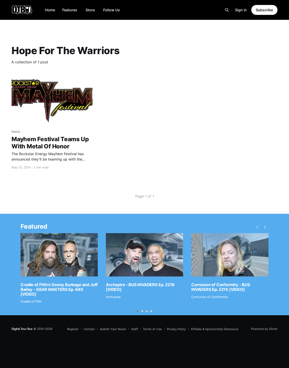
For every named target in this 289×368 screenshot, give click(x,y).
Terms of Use (152, 329)
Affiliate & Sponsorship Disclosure (214, 329)
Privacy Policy (176, 329)
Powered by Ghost (264, 329)
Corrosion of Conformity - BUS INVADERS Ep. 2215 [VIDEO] (220, 287)
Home (50, 10)
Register (73, 329)
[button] (137, 311)
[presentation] (257, 227)
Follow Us (111, 10)
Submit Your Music (113, 329)
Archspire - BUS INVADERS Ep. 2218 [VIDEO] (140, 287)
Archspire (113, 297)
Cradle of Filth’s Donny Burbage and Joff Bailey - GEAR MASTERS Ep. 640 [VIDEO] (59, 289)
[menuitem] (50, 10)
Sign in (241, 10)
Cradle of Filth (31, 301)
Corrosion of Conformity (209, 297)
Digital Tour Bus (22, 329)
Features (69, 10)
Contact (89, 329)
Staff (134, 329)
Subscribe (264, 10)
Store (90, 10)
